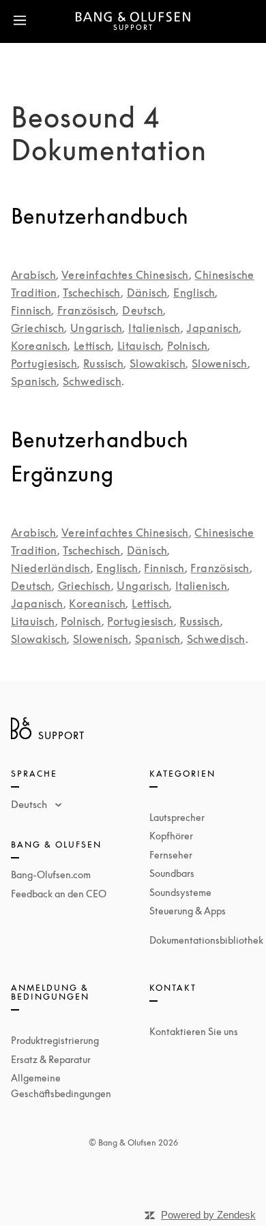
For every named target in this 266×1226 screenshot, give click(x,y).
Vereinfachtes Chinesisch (125, 275)
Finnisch (31, 310)
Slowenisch (220, 363)
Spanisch (34, 381)
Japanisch (212, 328)
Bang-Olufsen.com (51, 874)
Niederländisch (51, 568)
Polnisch (187, 346)
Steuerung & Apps (187, 910)
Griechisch (37, 328)
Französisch (86, 310)
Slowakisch (158, 363)
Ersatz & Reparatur (51, 1059)
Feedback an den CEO (58, 893)
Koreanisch (39, 346)
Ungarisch (96, 328)
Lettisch (92, 346)
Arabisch (33, 275)
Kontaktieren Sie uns (193, 1031)
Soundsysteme (180, 892)
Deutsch (142, 310)
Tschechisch (91, 292)
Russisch (103, 363)
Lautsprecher (177, 817)
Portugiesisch (44, 363)
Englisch (194, 292)
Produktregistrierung (55, 1040)
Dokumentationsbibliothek (206, 940)
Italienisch (154, 328)
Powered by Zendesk (208, 1215)
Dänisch (147, 292)
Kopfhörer (171, 835)
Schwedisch (92, 381)
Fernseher (170, 855)
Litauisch (139, 346)
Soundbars (171, 873)
